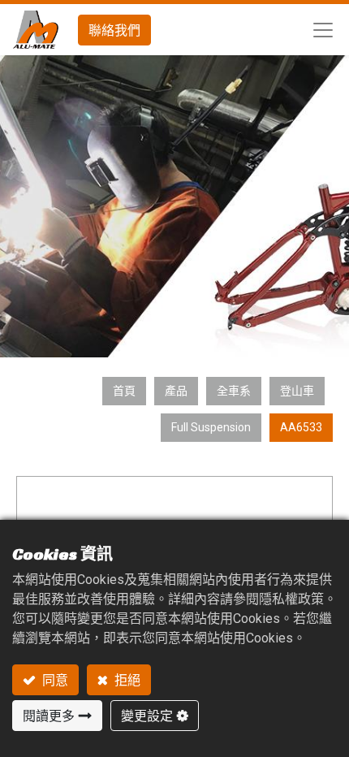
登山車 (297, 390)
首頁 (124, 390)
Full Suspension (211, 427)
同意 (54, 680)
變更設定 (147, 715)
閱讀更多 (49, 715)
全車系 (234, 390)
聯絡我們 (114, 30)
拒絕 (126, 680)
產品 (176, 390)
